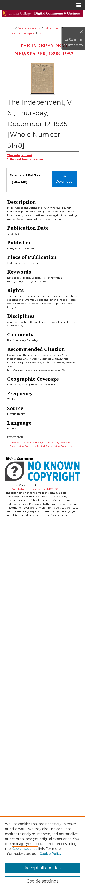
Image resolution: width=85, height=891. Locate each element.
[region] (42, 853)
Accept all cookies (42, 867)
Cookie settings (24, 849)
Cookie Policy (50, 854)
